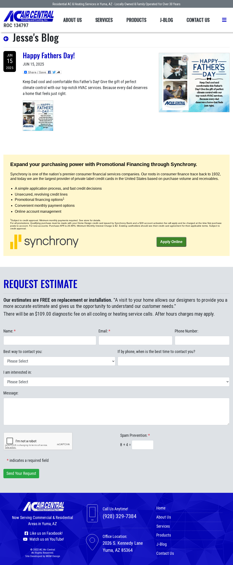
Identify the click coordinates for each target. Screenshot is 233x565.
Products (136, 19)
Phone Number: (186, 331)
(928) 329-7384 (120, 516)
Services (104, 19)
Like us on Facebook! (45, 533)
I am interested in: (17, 372)
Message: (10, 393)
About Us (72, 19)
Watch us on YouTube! (46, 539)
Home (160, 508)
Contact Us (198, 19)
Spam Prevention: (135, 435)
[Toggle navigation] (224, 20)
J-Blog (166, 19)
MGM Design (53, 556)
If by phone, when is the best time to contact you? (156, 351)
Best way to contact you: (22, 351)
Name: (9, 331)
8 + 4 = (126, 444)
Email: (104, 331)
